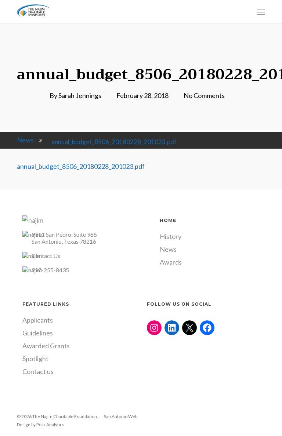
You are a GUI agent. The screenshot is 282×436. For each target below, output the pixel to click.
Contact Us (46, 255)
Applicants (37, 320)
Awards (171, 262)
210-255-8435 (50, 269)
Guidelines (37, 333)
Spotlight (35, 359)
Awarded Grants (46, 346)
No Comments (204, 95)
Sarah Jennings (79, 95)
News (25, 140)
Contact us (38, 371)
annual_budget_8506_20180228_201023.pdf (81, 166)
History (170, 236)
